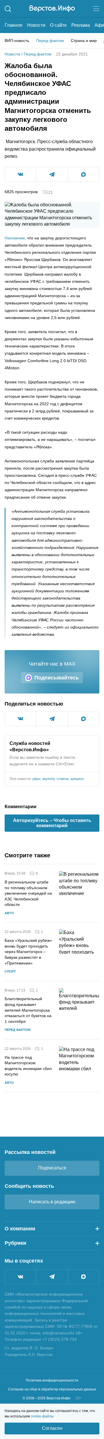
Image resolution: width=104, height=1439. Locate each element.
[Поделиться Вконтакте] (20, 174)
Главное (14, 25)
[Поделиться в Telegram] (52, 174)
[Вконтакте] (20, 1276)
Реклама (80, 25)
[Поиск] (8, 8)
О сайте (58, 25)
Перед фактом (50, 40)
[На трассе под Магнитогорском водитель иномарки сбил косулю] (79, 1065)
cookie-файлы (42, 1416)
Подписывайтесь (56, 678)
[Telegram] (52, 1276)
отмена (63, 779)
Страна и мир (84, 40)
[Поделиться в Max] (83, 174)
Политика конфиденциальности (52, 1380)
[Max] (83, 1276)
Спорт (10, 971)
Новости (36, 25)
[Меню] (96, 8)
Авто (9, 913)
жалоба (48, 779)
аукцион (77, 779)
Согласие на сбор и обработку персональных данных (52, 1389)
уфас (36, 779)
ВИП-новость (17, 40)
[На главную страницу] (52, 8)
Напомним (15, 238)
